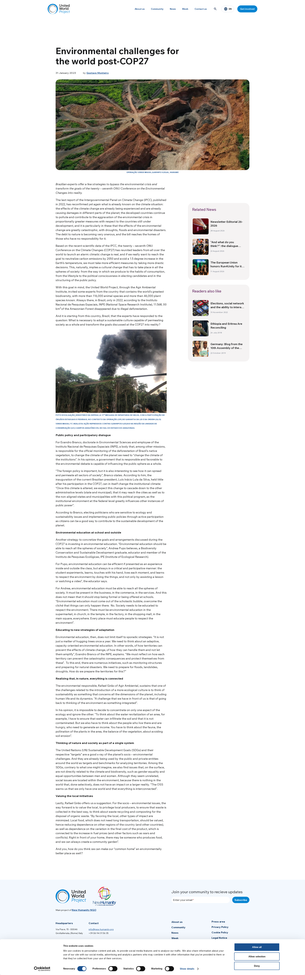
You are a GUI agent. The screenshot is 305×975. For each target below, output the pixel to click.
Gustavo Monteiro (97, 72)
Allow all (257, 947)
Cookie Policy (220, 932)
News (173, 8)
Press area (218, 921)
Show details (187, 968)
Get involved (247, 8)
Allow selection (256, 956)
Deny (257, 965)
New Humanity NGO (84, 910)
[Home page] (59, 9)
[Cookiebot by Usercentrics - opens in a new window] (42, 968)
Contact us (201, 8)
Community (157, 8)
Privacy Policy (220, 927)
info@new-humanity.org (101, 929)
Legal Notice (219, 937)
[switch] (112, 968)
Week (185, 8)
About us (140, 8)
